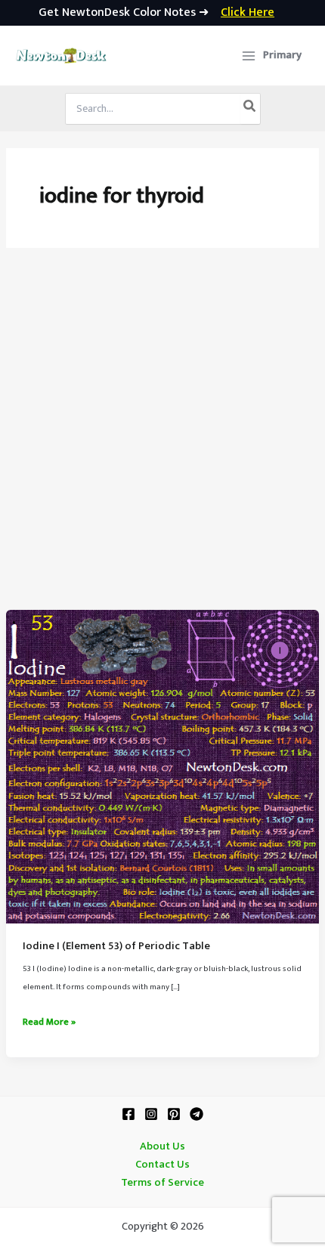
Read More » (49, 1022)
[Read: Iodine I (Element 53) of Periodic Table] (162, 766)
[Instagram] (151, 1114)
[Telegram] (196, 1114)
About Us (162, 1146)
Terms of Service (162, 1183)
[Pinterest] (174, 1114)
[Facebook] (128, 1114)
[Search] (250, 109)
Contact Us (162, 1165)
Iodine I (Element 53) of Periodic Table (116, 946)
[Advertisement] (162, 439)
